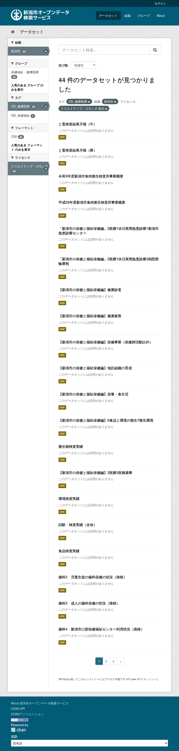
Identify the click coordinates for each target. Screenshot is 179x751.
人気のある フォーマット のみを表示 (27, 147)
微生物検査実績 (71, 446)
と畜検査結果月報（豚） (78, 150)
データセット (108, 15)
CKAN (18, 729)
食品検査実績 (69, 550)
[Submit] (155, 50)
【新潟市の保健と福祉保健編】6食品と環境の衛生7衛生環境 (106, 420)
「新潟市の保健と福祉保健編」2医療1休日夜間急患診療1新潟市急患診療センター (109, 230)
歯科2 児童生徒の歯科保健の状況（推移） (93, 576)
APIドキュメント (147, 679)
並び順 (63, 65)
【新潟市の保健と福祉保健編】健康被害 (90, 315)
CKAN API (18, 708)
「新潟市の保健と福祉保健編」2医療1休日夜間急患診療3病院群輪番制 (109, 261)
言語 (14, 736)
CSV (62, 137)
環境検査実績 (69, 498)
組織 (127, 15)
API (128, 679)
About (161, 15)
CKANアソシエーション (27, 714)
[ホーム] (13, 31)
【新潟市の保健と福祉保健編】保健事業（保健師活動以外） (106, 341)
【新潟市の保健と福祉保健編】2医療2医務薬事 (95, 472)
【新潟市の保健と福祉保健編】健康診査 (90, 289)
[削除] (89, 101)
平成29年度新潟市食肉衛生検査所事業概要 (92, 202)
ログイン (160, 3)
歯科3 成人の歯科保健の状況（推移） (89, 603)
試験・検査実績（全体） (78, 524)
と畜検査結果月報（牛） (78, 123)
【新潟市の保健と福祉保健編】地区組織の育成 (95, 367)
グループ (144, 15)
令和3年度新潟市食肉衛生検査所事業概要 (91, 176)
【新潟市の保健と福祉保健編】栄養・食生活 (93, 394)
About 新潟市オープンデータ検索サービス (40, 703)
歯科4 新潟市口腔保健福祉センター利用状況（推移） (101, 629)
